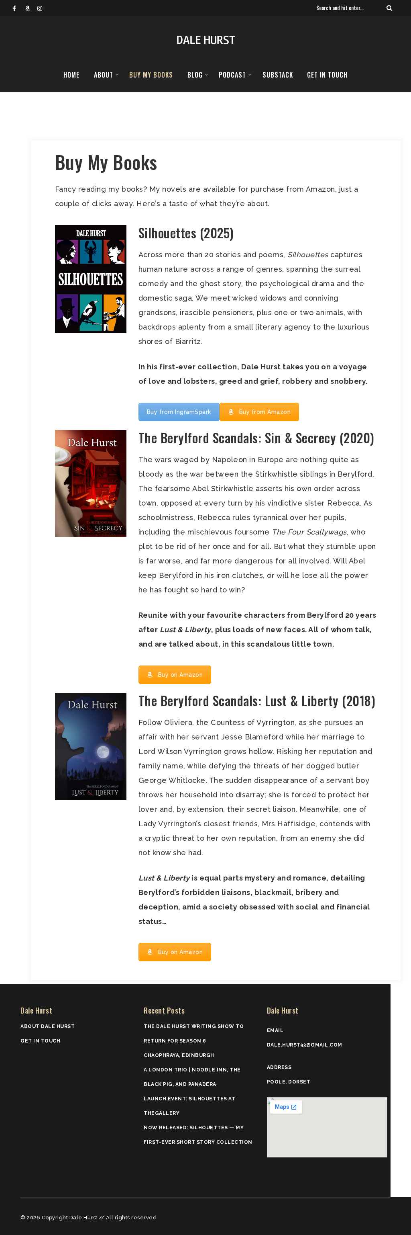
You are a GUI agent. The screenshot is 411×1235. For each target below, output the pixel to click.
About (103, 75)
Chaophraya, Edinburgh (179, 1055)
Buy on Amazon (180, 675)
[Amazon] (31, 8)
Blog (195, 75)
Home (71, 75)
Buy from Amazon (265, 412)
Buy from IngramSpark (179, 412)
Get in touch (327, 75)
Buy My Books (151, 75)
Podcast (232, 75)
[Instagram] (43, 8)
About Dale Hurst (47, 1026)
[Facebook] (18, 8)
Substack (277, 75)
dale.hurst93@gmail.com (304, 1045)
